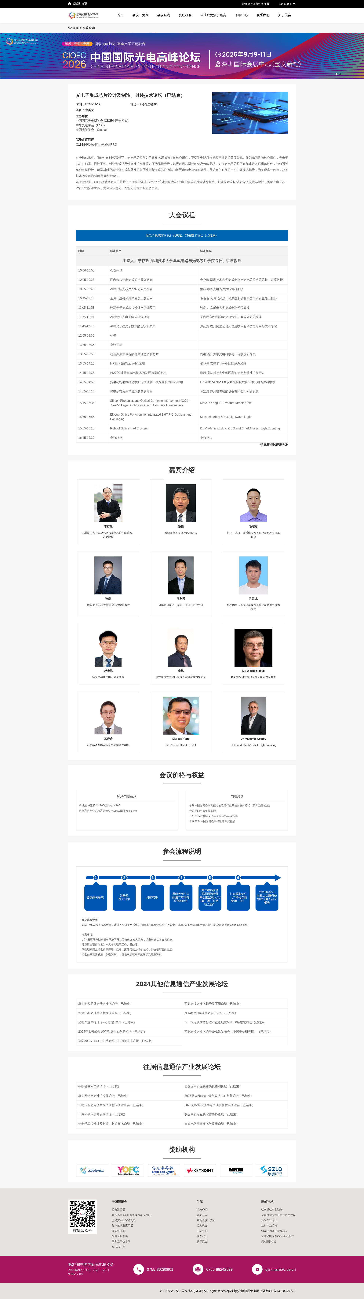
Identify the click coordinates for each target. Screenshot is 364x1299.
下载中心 (241, 15)
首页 (120, 15)
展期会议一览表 (206, 1220)
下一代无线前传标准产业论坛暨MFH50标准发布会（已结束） (225, 1022)
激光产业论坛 (269, 1220)
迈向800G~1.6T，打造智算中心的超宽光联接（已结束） (116, 1041)
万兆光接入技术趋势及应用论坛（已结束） (213, 1003)
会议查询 (163, 15)
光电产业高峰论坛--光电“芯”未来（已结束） (107, 1022)
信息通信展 (118, 1209)
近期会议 (202, 1214)
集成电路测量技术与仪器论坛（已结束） (211, 1123)
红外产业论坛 (269, 1225)
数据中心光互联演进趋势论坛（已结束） (211, 1114)
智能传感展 (118, 1230)
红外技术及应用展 (122, 1225)
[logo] (85, 15)
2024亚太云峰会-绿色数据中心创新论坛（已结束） (112, 1031)
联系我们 (263, 15)
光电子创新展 (120, 1236)
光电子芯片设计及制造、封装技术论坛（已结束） (111, 1123)
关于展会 (284, 15)
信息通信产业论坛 (271, 1209)
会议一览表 (140, 15)
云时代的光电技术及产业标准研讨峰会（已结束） (111, 1105)
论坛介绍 (202, 1209)
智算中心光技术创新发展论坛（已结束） (105, 1013)
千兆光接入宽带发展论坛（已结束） (102, 1114)
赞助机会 (185, 15)
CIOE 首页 (80, 3)
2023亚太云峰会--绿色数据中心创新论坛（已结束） (219, 1095)
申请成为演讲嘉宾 (213, 15)
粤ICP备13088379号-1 (280, 1291)
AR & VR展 (118, 1246)
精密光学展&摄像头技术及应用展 (131, 1214)
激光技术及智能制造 (124, 1220)
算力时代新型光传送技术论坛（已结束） (105, 1003)
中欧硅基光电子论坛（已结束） (99, 1086)
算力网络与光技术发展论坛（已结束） (104, 1095)
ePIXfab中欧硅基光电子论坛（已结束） (211, 1013)
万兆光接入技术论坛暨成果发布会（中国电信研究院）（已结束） (228, 1031)
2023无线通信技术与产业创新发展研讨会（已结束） (219, 1105)
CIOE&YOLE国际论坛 (274, 1230)
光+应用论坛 (268, 1241)
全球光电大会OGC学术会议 (277, 1236)
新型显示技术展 (121, 1241)
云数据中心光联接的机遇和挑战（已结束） (213, 1086)
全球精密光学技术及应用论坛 (278, 1214)
